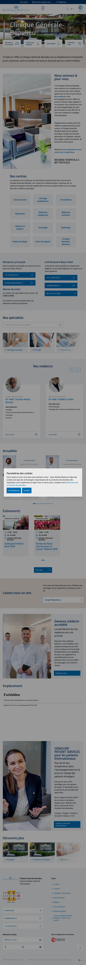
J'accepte (27, 490)
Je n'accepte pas (13, 490)
